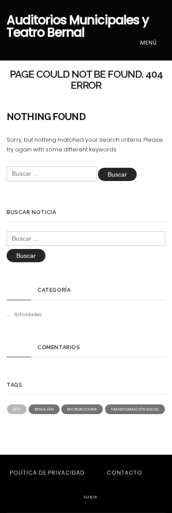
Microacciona (82, 409)
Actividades (28, 314)
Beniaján (44, 409)
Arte (17, 409)
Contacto (124, 472)
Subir (89, 497)
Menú (149, 42)
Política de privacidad (47, 472)
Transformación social (135, 409)
